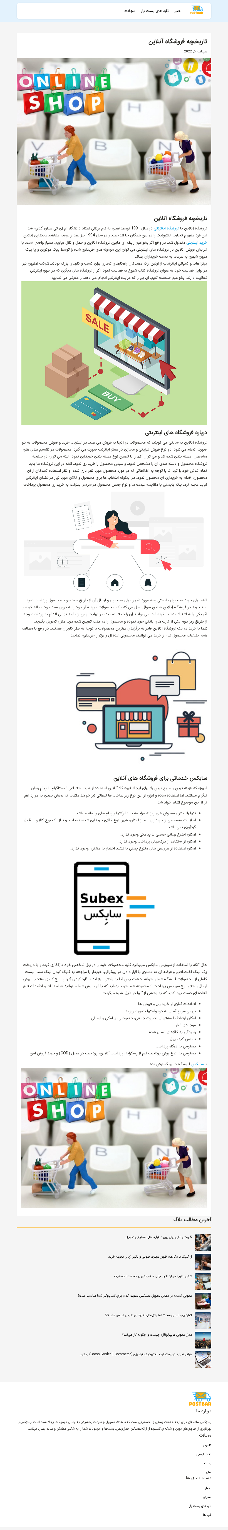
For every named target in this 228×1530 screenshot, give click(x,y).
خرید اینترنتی (196, 243)
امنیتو (207, 1497)
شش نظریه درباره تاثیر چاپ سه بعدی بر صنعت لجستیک (153, 1276)
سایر (208, 1472)
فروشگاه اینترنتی (166, 228)
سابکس (197, 1064)
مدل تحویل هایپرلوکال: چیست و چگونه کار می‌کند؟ (157, 1334)
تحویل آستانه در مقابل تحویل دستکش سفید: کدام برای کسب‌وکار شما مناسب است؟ (135, 1295)
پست (207, 1463)
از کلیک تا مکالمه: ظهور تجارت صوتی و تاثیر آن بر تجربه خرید (150, 1256)
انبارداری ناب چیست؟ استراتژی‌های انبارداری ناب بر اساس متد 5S (148, 1315)
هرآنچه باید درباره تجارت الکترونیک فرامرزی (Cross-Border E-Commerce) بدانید (136, 1354)
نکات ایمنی (204, 1454)
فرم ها (207, 1514)
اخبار (178, 11)
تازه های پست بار (155, 11)
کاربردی (206, 1445)
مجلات (129, 11)
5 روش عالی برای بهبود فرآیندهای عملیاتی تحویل (159, 1237)
